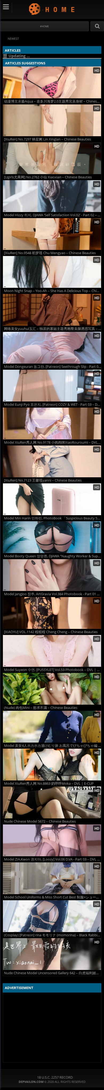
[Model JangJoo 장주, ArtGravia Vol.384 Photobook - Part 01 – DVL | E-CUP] (52, 575)
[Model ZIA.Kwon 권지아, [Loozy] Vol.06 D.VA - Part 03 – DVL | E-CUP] (52, 840)
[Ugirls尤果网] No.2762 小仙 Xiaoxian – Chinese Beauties (48, 177)
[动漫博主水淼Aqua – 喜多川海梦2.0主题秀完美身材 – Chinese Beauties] (52, 82)
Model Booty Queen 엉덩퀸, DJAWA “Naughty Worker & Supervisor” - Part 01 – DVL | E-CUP (52, 556)
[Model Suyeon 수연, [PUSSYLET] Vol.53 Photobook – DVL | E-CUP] (52, 651)
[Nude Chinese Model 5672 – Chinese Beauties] (52, 802)
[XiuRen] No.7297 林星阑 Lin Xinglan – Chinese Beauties (47, 139)
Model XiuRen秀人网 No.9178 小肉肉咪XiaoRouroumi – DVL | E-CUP (52, 442)
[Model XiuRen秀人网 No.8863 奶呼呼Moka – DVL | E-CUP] (52, 764)
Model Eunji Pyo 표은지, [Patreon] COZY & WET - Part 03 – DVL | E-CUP (52, 404)
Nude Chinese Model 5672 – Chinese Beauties (40, 821)
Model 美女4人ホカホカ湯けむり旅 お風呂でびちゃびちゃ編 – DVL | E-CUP (52, 745)
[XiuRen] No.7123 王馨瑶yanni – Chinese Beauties (43, 480)
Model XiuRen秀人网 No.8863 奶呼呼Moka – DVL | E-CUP (49, 783)
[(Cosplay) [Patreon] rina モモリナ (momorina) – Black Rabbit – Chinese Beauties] (52, 916)
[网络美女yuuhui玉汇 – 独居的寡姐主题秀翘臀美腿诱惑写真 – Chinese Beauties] (52, 310)
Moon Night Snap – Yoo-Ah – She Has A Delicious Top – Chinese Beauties (52, 291)
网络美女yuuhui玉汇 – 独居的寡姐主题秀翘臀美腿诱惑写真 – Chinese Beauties (52, 328)
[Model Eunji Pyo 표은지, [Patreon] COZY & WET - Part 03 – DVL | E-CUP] (52, 385)
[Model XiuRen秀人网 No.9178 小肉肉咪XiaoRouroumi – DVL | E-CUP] (52, 423)
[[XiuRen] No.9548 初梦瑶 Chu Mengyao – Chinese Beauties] (52, 234)
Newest (13, 39)
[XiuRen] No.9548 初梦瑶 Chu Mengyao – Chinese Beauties (50, 253)
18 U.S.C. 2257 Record (55, 1077)
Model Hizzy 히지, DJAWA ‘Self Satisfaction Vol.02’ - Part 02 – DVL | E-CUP (52, 215)
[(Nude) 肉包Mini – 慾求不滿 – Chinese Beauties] (52, 689)
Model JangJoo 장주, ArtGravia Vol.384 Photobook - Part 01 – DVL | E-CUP (52, 594)
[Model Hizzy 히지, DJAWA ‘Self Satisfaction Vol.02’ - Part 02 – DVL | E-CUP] (52, 196)
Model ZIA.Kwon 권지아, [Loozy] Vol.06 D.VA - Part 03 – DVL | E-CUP (52, 859)
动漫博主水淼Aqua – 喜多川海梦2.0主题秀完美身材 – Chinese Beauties (52, 101)
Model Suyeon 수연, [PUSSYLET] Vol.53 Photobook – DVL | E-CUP (52, 670)
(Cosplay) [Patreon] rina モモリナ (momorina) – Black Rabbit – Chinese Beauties (52, 935)
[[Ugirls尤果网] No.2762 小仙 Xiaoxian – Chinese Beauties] (52, 158)
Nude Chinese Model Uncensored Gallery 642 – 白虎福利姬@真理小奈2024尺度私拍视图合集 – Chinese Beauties (52, 973)
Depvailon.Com (52, 9)
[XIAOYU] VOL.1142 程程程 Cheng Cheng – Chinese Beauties (51, 632)
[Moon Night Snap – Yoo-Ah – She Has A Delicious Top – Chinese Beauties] (52, 272)
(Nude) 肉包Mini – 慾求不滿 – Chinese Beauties (40, 707)
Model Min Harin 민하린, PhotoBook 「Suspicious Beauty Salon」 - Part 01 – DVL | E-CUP (52, 518)
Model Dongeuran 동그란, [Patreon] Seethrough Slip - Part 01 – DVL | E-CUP (52, 366)
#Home (44, 26)
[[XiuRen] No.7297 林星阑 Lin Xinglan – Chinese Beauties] (52, 120)
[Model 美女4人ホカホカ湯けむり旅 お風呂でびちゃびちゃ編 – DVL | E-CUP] (52, 727)
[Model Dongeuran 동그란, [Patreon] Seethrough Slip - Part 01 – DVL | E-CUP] (52, 348)
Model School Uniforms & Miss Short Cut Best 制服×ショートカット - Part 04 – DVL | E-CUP (52, 897)
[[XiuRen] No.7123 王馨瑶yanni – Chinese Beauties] (52, 461)
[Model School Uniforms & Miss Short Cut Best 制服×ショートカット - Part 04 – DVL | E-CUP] (52, 878)
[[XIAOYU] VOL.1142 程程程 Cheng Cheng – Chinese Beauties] (52, 613)
